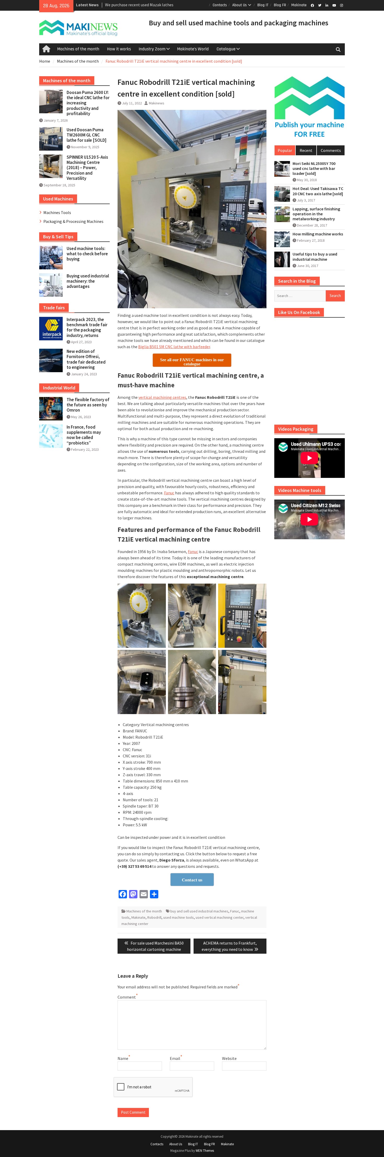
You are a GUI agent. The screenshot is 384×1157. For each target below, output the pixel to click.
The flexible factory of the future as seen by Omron (88, 405)
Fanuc (169, 492)
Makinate (298, 5)
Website (229, 1058)
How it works (119, 49)
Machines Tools (57, 212)
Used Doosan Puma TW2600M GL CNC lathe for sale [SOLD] (87, 135)
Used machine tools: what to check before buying (87, 254)
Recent (306, 150)
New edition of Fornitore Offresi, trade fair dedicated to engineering (86, 359)
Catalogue (226, 49)
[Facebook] (312, 5)
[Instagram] (341, 5)
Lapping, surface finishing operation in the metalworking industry (316, 213)
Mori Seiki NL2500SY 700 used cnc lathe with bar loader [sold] (314, 168)
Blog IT (263, 5)
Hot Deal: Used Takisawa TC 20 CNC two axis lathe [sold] (318, 191)
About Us (239, 5)
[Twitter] (319, 5)
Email (175, 1058)
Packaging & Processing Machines (73, 221)
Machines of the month (78, 49)
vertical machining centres (162, 397)
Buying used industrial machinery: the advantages (88, 281)
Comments (331, 150)
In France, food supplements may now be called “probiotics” (84, 435)
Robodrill (154, 917)
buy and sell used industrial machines (199, 911)
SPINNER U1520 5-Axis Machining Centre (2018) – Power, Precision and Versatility (87, 167)
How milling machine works (318, 234)
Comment (127, 997)
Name (123, 1058)
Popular (285, 150)
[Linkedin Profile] (327, 5)
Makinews (156, 103)
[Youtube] (334, 5)
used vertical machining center (219, 917)
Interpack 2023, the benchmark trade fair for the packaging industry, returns (87, 327)
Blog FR (280, 5)
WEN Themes (205, 1150)
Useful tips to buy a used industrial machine (315, 257)
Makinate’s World (193, 49)
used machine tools (178, 917)
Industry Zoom (152, 49)
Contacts (220, 5)
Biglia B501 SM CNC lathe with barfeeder (174, 346)
